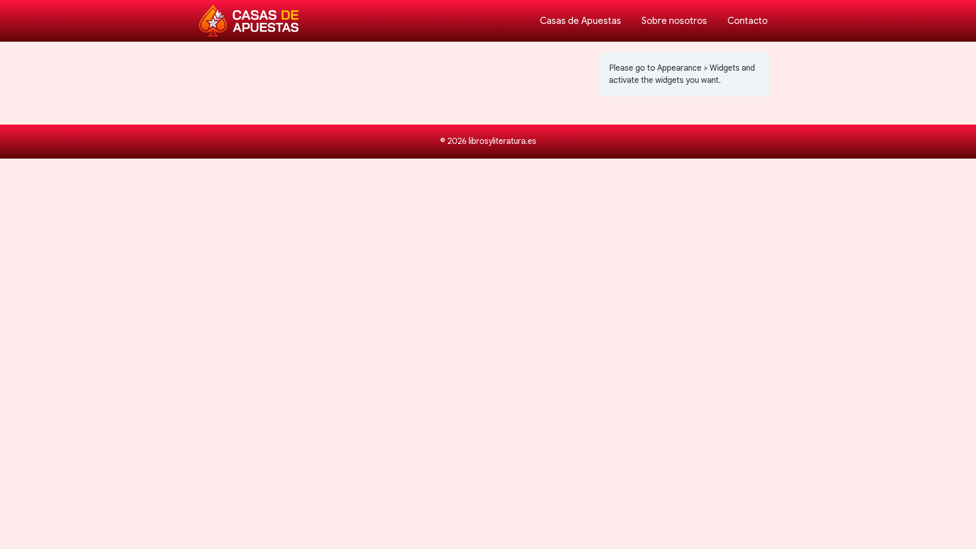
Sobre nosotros (674, 20)
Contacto (747, 20)
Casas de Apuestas (580, 20)
